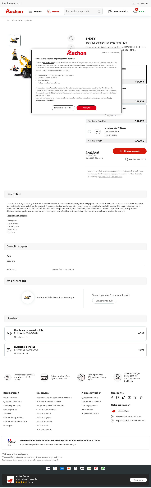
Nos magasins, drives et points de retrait (54, 397)
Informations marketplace (15, 421)
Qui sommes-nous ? (90, 397)
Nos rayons (8, 425)
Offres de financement (46, 409)
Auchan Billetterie (44, 421)
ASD (100, 141)
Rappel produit (10, 409)
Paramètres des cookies (63, 108)
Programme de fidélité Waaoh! (50, 405)
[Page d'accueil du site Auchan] (15, 11)
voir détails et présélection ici (111, 177)
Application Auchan (90, 413)
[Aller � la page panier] (139, 11)
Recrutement (87, 409)
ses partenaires (48, 63)
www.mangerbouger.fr (50, 460)
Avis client (7, 413)
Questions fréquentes (12, 401)
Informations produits (13, 417)
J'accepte (86, 108)
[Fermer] (4, 480)
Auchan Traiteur (43, 413)
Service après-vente (12, 405)
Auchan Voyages (43, 417)
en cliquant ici (23, 454)
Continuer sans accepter (111, 52)
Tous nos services (44, 429)
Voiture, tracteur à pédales (22, 20)
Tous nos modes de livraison (48, 401)
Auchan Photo (42, 425)
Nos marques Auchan (91, 401)
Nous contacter (10, 397)
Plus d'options (111, 115)
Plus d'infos (19, 337)
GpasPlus (102, 121)
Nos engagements (90, 405)
